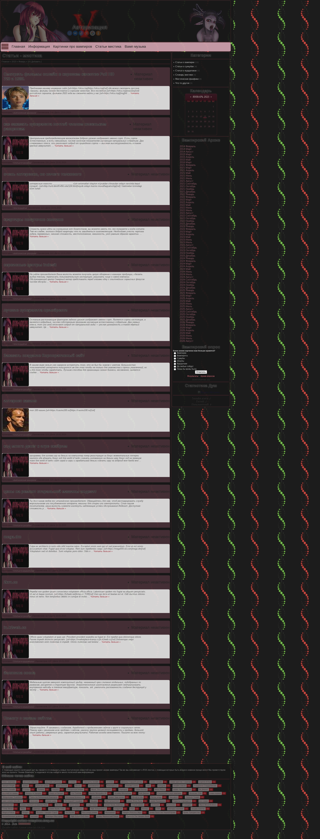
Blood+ (78, 786)
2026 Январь (187, 322)
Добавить (36, 61)
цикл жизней (62, 786)
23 (189, 127)
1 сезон (110, 782)
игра (132, 809)
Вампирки (181, 353)
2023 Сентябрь (188, 247)
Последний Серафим (73, 801)
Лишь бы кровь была (186, 369)
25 (197, 127)
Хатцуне (161, 786)
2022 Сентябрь (188, 215)
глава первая (215, 793)
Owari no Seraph (56, 793)
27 (205, 127)
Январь (22, 61)
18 (197, 121)
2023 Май (185, 237)
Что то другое (182, 83)
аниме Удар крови (116, 797)
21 (209, 121)
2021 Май (185, 173)
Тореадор (123, 789)
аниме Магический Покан (107, 816)
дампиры (37, 809)
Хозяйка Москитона (122, 793)
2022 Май (185, 205)
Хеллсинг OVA (196, 793)
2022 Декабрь (187, 223)
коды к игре (92, 805)
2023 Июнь (186, 239)
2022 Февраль (188, 197)
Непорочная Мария (75, 789)
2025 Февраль (188, 293)
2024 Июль (186, 274)
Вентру (145, 809)
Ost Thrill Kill (76, 793)
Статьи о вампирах (184, 62)
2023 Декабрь (187, 255)
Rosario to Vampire (33, 793)
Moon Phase (160, 789)
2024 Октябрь (188, 282)
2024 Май (185, 269)
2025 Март (186, 295)
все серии (203, 801)
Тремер (41, 789)
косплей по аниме (10, 793)
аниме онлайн (156, 782)
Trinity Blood (7, 809)
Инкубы (180, 361)
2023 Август (186, 245)
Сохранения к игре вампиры (169, 793)
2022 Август (186, 213)
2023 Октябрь (188, 250)
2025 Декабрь (187, 319)
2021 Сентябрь (188, 183)
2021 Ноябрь (187, 189)
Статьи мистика (108, 46)
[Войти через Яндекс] (86, 33)
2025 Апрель (187, 298)
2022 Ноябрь (187, 221)
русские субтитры (53, 782)
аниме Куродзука (157, 801)
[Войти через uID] (69, 33)
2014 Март (186, 149)
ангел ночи (74, 805)
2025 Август (186, 309)
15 (213, 117)
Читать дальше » (64, 145)
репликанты (94, 786)
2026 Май (185, 333)
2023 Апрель (187, 234)
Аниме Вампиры (26, 772)
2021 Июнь (186, 175)
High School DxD (112, 801)
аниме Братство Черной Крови (162, 813)
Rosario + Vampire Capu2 (47, 813)
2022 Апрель (187, 202)
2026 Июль (186, 338)
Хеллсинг (34, 801)
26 (201, 127)
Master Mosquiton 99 (97, 793)
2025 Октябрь (188, 314)
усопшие (155, 805)
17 (193, 121)
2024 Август (186, 277)
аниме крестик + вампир (180, 782)
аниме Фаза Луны (134, 801)
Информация (39, 46)
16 (189, 121)
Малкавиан (110, 813)
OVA (158, 809)
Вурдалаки (182, 363)
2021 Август (186, 181)
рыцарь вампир (198, 809)
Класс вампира (8, 782)
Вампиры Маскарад (54, 816)
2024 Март (186, 263)
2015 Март (186, 154)
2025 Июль (186, 306)
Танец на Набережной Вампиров (44, 797)
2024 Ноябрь (187, 285)
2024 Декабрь (187, 287)
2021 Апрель (187, 170)
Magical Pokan (8, 813)
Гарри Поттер (141, 789)
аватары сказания (175, 809)
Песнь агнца (156, 797)
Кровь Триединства (192, 813)
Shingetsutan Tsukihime (12, 797)
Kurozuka (171, 805)
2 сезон (72, 782)
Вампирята (182, 355)
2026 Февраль (188, 325)
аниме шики (51, 801)
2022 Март (186, 199)
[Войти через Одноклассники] (98, 33)
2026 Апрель (187, 330)
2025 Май (185, 301)
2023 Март (186, 231)
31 (193, 131)
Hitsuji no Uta (137, 797)
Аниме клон (25, 827)
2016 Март (186, 162)
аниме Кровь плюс (57, 809)
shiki (148, 786)
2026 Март (186, 327)
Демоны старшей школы (131, 782)
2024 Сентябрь (188, 279)
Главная (18, 46)
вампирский (7, 805)
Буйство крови (42, 786)
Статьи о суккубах (184, 66)
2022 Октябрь (188, 218)
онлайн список (179, 786)
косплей (34, 816)
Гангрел (55, 789)
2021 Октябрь (188, 186)
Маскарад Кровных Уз (75, 797)
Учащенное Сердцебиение (205, 786)
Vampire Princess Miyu (132, 813)
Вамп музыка (135, 46)
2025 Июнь (186, 303)
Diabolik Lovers (132, 786)
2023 (14, 61)
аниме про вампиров (182, 789)
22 (213, 121)
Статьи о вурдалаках (186, 70)
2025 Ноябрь (187, 317)
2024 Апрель (187, 266)
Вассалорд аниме (89, 813)
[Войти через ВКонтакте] (75, 33)
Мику (23, 809)
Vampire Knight (8, 786)
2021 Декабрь (187, 191)
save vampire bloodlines (12, 801)
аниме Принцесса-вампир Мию (34, 805)
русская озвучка (31, 782)
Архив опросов (207, 376)
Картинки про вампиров (72, 46)
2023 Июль (186, 242)
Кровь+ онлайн (8, 789)
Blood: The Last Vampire (101, 789)
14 (209, 117)
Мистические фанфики (186, 79)
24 (193, 127)
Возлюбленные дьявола (12, 816)
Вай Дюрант (144, 793)
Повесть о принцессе (182, 801)
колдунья (118, 809)
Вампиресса (112, 786)
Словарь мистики (184, 75)
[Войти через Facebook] (81, 33)
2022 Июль (186, 210)
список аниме (137, 805)
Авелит (59, 805)
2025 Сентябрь (188, 311)
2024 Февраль (188, 261)
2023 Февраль (188, 229)
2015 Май (185, 159)
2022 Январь (187, 194)
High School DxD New (80, 816)
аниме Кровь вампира (114, 805)
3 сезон (26, 789)
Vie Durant (70, 813)
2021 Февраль (188, 165)
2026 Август (186, 341)
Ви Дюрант (203, 789)
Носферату (77, 809)
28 (209, 127)
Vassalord (174, 797)
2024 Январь (187, 258)
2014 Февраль (188, 146)
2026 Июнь (186, 335)
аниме (25, 786)
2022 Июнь (186, 207)
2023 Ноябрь (187, 253)
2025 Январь (187, 290)
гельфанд (96, 797)
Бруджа (94, 801)
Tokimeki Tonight (192, 797)
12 (201, 117)
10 (193, 117)
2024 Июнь (186, 271)
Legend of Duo (205, 782)
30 (189, 131)
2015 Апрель (187, 157)
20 (205, 121)
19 (201, 121)
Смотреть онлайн (91, 782)
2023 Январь (187, 226)
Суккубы (181, 358)
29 (213, 127)
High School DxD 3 (98, 809)
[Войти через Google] (92, 33)
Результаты (192, 376)
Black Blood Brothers (208, 805)
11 (197, 117)
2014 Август (186, 151)
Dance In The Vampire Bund (137, 816)
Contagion (187, 805)
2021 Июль (186, 178)
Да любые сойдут (185, 366)
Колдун (25, 813)
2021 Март (186, 167)
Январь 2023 (201, 96)
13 (205, 116)
